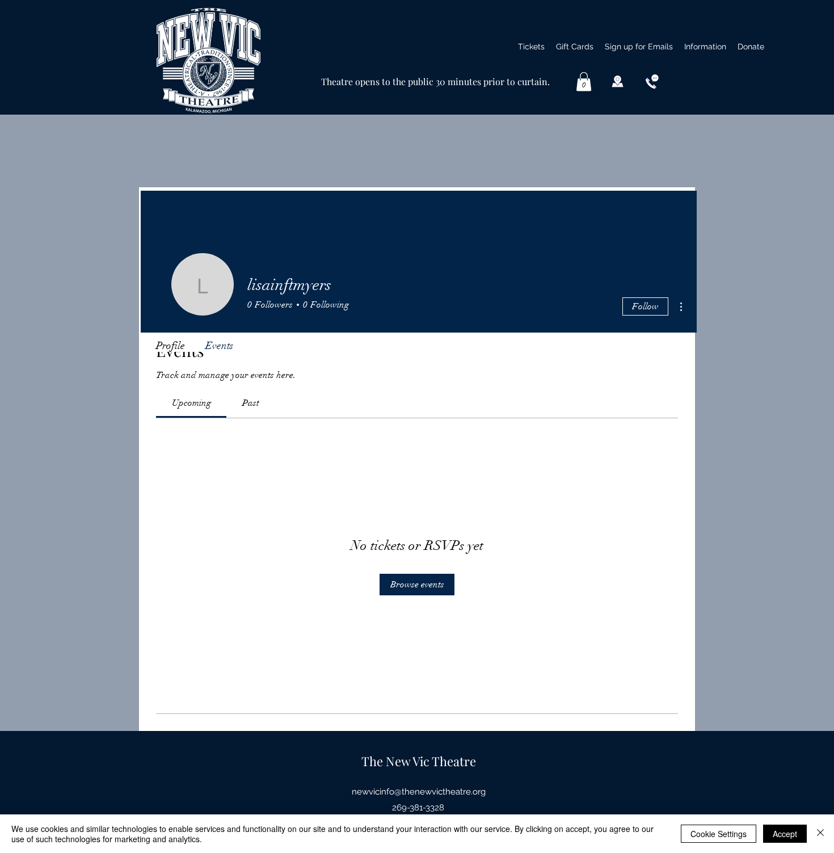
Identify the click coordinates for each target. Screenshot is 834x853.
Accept (785, 833)
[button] (705, 46)
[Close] (820, 833)
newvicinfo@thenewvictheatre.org (419, 792)
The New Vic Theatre (418, 761)
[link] (191, 403)
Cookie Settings (718, 833)
